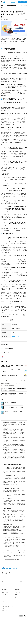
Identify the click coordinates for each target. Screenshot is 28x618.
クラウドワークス (15, 336)
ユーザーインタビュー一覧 (11, 5)
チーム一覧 (4, 594)
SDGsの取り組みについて (7, 583)
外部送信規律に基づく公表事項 (7, 607)
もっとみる (23, 361)
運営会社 (3, 581)
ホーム (2, 5)
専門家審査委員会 (5, 592)
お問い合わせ (4, 610)
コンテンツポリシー (10, 559)
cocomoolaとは (18, 581)
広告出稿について (18, 585)
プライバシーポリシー (6, 604)
